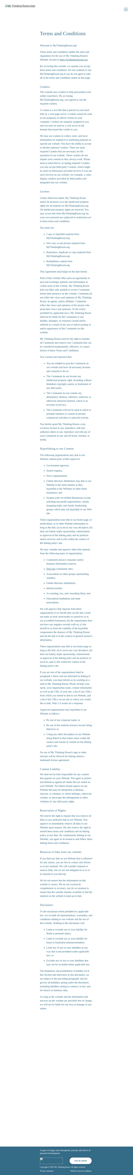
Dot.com (50, 568)
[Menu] (126, 9)
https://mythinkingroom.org (74, 59)
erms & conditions (84, 1171)
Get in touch (80, 1160)
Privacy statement (46, 1171)
